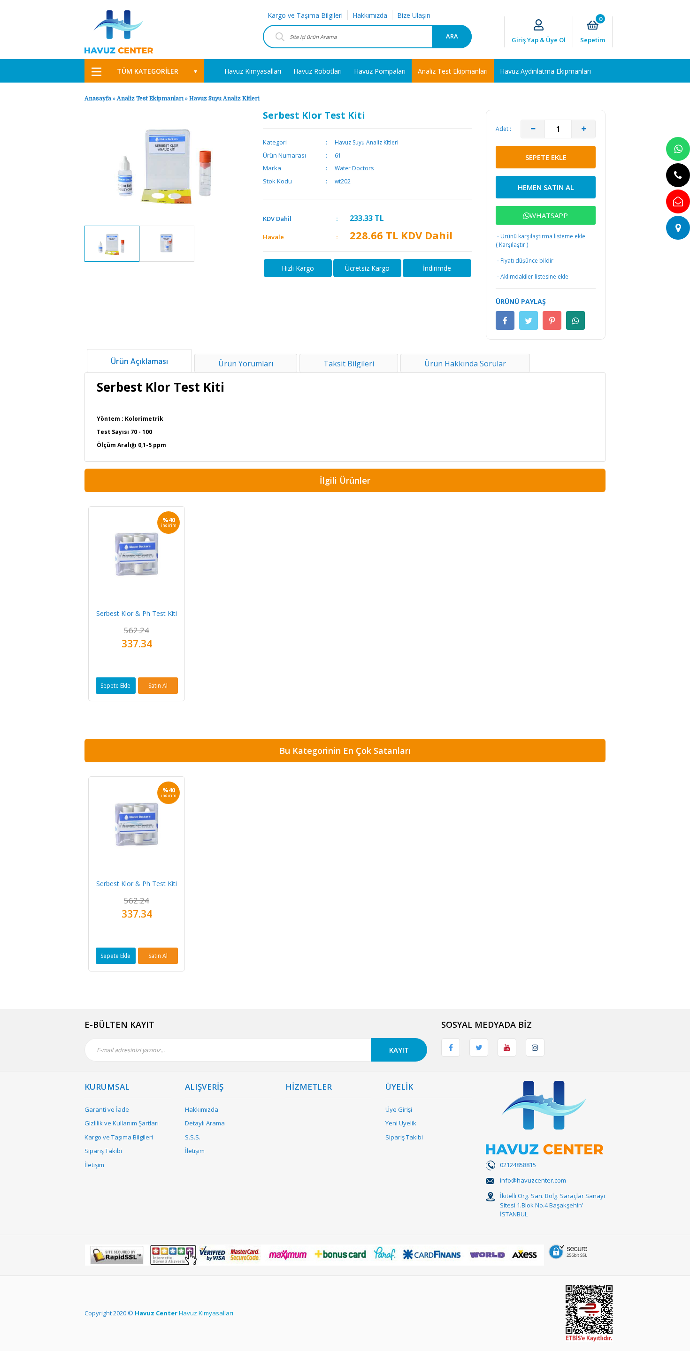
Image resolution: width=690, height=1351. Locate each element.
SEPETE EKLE (546, 157)
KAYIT (399, 1050)
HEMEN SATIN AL (546, 187)
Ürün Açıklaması (139, 361)
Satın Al (158, 686)
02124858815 (518, 1165)
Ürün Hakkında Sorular (465, 363)
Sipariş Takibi (103, 1150)
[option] (111, 244)
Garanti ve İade (106, 1109)
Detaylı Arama (205, 1123)
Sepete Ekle (115, 686)
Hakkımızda (370, 15)
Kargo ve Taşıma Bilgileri (305, 15)
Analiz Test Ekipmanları (150, 98)
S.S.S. (192, 1137)
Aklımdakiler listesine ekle (532, 277)
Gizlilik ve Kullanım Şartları (121, 1123)
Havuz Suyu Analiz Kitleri (224, 98)
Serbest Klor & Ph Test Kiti (136, 613)
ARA (452, 36)
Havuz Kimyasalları (206, 1313)
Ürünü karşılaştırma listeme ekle (540, 236)
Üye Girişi (398, 1109)
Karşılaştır (512, 245)
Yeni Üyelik (400, 1123)
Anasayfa (97, 98)
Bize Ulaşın (413, 15)
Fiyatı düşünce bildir (524, 261)
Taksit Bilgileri (348, 363)
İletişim (94, 1165)
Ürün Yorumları (245, 363)
